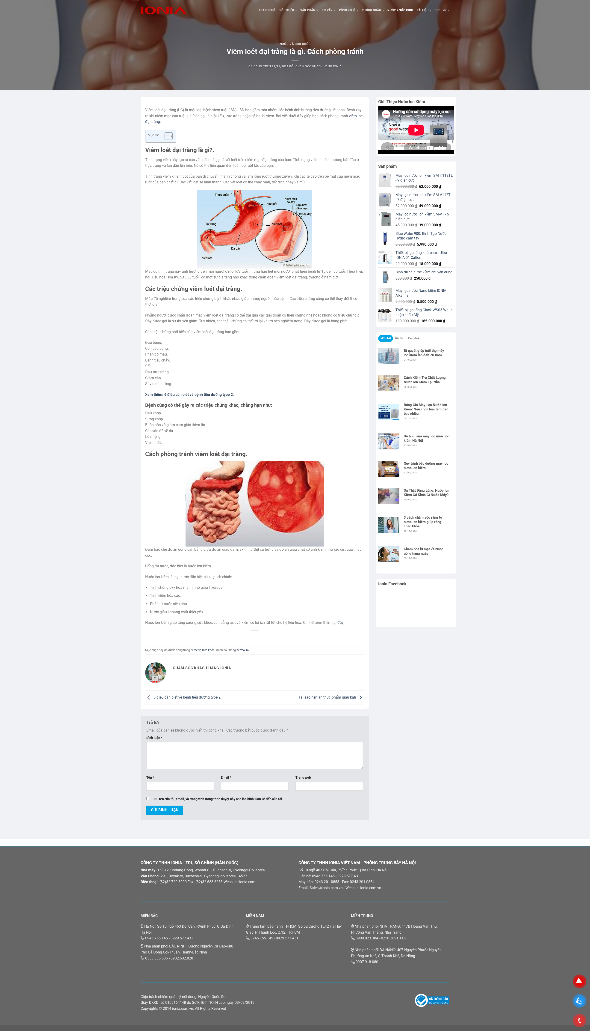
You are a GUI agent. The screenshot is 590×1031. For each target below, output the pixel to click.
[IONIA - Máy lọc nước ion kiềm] (164, 10)
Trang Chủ (267, 10)
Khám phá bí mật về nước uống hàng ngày (423, 551)
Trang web (303, 778)
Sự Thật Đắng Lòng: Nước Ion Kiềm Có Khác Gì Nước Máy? (426, 492)
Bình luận (154, 738)
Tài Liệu (422, 10)
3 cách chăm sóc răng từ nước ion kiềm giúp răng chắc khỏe (423, 521)
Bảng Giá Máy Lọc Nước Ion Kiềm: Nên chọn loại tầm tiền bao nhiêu (426, 409)
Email (226, 778)
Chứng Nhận (371, 10)
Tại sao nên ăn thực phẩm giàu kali (327, 697)
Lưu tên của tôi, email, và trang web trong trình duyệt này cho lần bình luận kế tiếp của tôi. (218, 799)
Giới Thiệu (286, 10)
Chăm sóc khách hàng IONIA (318, 66)
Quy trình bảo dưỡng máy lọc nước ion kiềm (426, 465)
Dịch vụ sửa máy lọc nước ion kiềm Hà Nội (426, 438)
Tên (150, 778)
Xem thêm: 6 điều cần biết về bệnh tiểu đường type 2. (189, 394)
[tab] (385, 338)
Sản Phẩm (308, 10)
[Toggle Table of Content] (166, 136)
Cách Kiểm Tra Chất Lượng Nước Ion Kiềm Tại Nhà (425, 380)
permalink (242, 650)
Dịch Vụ (440, 10)
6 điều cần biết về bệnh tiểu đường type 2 (187, 697)
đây (340, 622)
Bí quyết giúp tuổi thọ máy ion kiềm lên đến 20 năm (424, 353)
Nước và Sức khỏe (295, 44)
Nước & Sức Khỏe (400, 10)
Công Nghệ (347, 10)
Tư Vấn (327, 10)
